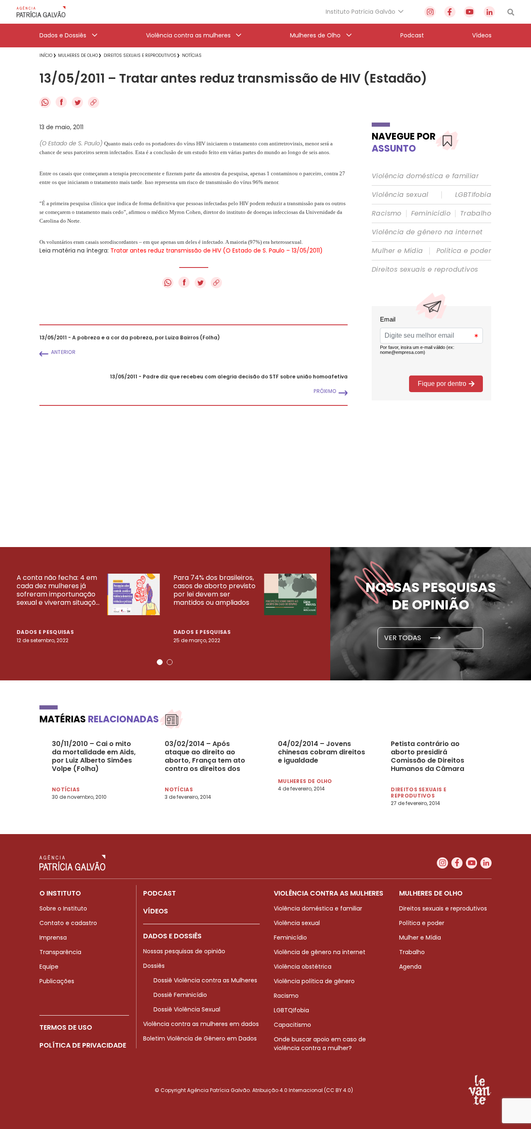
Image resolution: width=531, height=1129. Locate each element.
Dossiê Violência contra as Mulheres (205, 980)
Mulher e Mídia (397, 251)
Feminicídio (431, 213)
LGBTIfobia (473, 195)
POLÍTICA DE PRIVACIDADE (82, 1045)
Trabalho (475, 213)
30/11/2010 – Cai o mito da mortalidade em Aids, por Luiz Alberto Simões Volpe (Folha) (94, 756)
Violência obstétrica (302, 966)
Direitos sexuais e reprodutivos (425, 269)
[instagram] (430, 11)
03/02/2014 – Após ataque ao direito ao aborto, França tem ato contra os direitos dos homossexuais (205, 756)
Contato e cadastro (68, 923)
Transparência (60, 952)
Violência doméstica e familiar (425, 176)
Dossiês (154, 966)
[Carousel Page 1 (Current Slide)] (160, 662)
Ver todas (403, 638)
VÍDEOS (155, 911)
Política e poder (463, 251)
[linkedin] (489, 11)
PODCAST (159, 893)
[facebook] (449, 11)
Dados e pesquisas (45, 632)
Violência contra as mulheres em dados (201, 1024)
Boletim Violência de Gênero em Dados (200, 1038)
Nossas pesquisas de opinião (184, 951)
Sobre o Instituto (63, 908)
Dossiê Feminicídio (180, 995)
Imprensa (53, 937)
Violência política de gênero (314, 981)
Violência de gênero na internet (427, 232)
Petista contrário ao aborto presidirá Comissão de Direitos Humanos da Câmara (427, 756)
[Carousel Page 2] (170, 662)
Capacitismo (292, 1025)
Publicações (56, 981)
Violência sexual (400, 195)
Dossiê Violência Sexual (186, 1009)
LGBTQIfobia (291, 1010)
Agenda (410, 966)
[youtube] (469, 11)
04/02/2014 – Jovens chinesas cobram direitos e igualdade (321, 752)
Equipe (48, 966)
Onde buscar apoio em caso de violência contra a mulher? (320, 1043)
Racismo (387, 213)
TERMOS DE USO (65, 1027)
